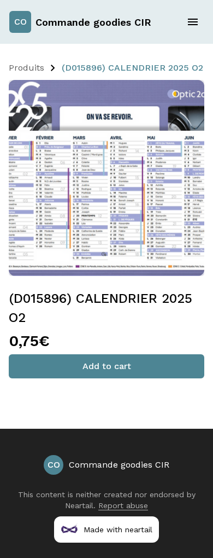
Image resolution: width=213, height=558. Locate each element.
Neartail (79, 505)
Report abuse (123, 505)
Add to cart (106, 366)
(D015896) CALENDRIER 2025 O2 (132, 67)
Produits (26, 67)
